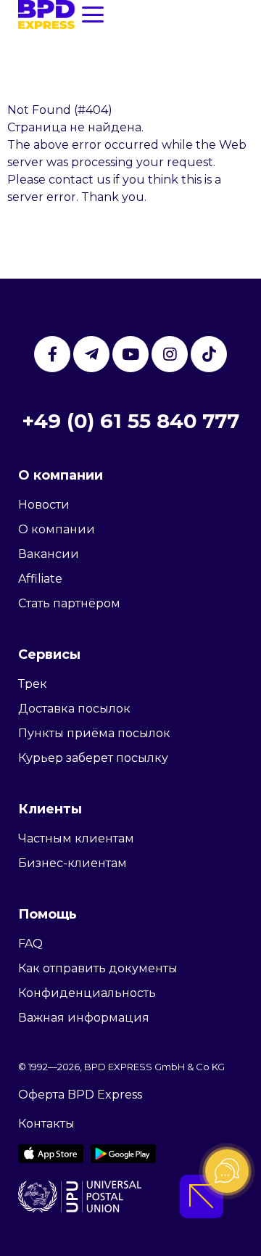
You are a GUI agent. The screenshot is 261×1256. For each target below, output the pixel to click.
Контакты (46, 1123)
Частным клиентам (76, 838)
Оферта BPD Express (80, 1094)
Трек (32, 684)
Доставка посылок (74, 708)
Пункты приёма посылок (94, 733)
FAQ (30, 944)
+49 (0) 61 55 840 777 (130, 421)
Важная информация (83, 1018)
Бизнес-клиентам (72, 863)
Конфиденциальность (87, 993)
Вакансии (48, 554)
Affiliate (40, 579)
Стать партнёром (69, 603)
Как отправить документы (98, 968)
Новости (44, 505)
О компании (56, 529)
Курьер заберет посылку (93, 758)
